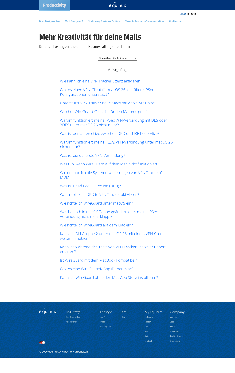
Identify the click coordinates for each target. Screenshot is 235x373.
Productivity (73, 312)
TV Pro (102, 321)
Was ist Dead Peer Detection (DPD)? (90, 185)
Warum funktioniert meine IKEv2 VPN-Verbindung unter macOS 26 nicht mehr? (116, 144)
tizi (123, 317)
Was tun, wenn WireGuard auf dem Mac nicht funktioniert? (109, 164)
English (183, 13)
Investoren (174, 331)
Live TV (103, 317)
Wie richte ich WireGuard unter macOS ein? (96, 203)
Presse (172, 326)
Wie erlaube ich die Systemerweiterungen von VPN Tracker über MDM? (114, 174)
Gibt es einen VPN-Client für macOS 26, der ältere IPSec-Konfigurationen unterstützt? (107, 92)
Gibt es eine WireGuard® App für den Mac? (96, 268)
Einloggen (149, 317)
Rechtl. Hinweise (177, 336)
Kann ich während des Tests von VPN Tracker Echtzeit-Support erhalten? (113, 249)
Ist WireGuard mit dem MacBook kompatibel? (98, 260)
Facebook (148, 341)
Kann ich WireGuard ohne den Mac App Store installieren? (109, 277)
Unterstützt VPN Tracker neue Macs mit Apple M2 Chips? (108, 103)
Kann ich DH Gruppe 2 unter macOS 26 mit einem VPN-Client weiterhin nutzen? (112, 236)
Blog (146, 331)
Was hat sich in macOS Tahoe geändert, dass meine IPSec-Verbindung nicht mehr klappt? (109, 214)
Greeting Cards (105, 326)
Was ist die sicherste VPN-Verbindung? (92, 155)
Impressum (175, 341)
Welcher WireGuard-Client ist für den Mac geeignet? (103, 111)
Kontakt (148, 326)
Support (148, 321)
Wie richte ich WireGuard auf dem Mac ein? (96, 225)
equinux (173, 317)
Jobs (172, 321)
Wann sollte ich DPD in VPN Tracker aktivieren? (99, 194)
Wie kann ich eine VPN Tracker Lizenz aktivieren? (101, 81)
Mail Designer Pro (73, 317)
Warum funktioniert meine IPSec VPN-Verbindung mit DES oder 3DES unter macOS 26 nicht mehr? (113, 122)
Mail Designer (71, 321)
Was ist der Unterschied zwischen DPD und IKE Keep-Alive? (109, 133)
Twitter (147, 336)
